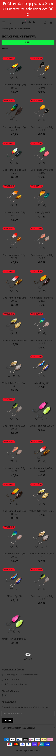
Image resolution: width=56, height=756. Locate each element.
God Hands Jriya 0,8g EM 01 (14, 214)
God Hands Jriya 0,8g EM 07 (41, 342)
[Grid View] (3, 47)
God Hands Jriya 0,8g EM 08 (41, 257)
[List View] (6, 47)
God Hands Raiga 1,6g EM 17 (14, 129)
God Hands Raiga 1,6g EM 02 (14, 299)
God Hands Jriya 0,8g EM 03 (41, 86)
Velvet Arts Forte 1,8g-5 (14, 340)
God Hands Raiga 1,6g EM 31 (14, 171)
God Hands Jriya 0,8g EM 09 (41, 129)
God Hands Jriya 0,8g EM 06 (14, 427)
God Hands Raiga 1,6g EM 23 (14, 86)
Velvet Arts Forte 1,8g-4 (14, 385)
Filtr (28, 42)
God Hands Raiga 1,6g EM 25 (41, 299)
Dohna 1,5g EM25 (42, 212)
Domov (5, 29)
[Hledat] (9, 22)
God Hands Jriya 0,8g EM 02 (14, 257)
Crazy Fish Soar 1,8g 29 (42, 425)
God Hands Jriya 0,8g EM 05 (41, 171)
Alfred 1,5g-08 (41, 383)
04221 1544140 (12, 679)
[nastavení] (45, 22)
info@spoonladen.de (16, 684)
